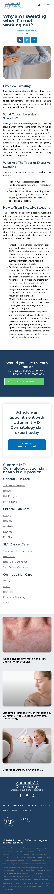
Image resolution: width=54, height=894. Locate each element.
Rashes (7, 491)
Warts (6, 586)
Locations (32, 805)
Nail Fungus (10, 496)
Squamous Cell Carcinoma (18, 551)
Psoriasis (8, 526)
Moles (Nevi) (10, 501)
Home (6, 805)
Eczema (7, 531)
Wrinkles (8, 581)
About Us (45, 805)
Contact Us (25, 810)
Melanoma (9, 556)
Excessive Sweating (27, 30)
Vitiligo (7, 515)
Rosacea (8, 521)
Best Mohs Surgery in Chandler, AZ (23, 769)
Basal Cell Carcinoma (15, 562)
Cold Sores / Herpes (14, 485)
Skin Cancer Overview (15, 567)
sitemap (38, 854)
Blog (5, 810)
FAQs (14, 810)
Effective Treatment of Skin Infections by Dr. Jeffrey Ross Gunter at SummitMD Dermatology (27, 715)
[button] (39, 5)
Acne (6, 602)
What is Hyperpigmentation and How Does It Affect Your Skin (24, 660)
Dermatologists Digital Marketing (24, 876)
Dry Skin (8, 537)
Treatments (18, 805)
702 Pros (42, 876)
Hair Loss (8, 592)
